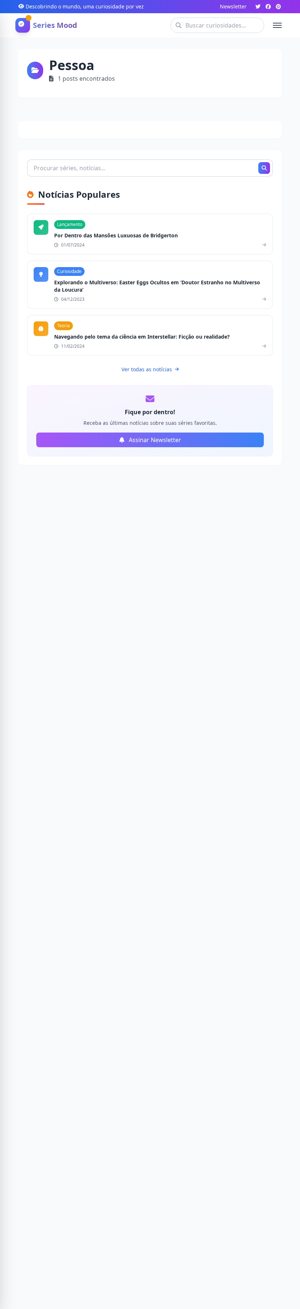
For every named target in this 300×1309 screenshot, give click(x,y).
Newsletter (233, 6)
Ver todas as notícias (146, 369)
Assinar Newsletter (154, 440)
